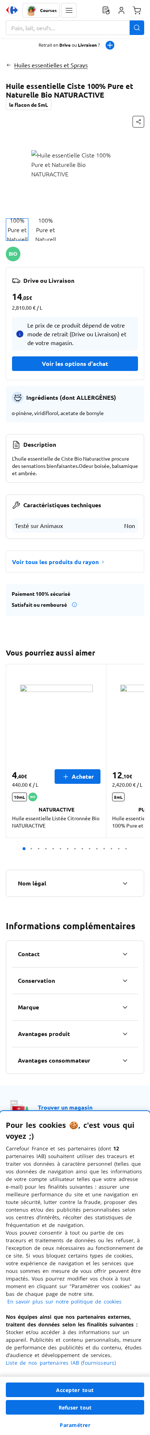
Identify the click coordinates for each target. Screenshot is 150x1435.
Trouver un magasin (65, 1107)
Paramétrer (75, 1425)
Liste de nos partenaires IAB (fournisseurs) (61, 1362)
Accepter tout (75, 1390)
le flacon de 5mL (28, 104)
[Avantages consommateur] (125, 1060)
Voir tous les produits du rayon (55, 562)
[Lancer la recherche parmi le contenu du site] (137, 28)
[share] (138, 122)
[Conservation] (125, 980)
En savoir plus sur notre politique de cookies (64, 1301)
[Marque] (125, 1007)
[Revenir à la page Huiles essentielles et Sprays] (8, 65)
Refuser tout (75, 1407)
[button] (68, 10)
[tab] (17, 229)
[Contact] (125, 954)
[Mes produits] (106, 10)
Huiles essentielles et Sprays (51, 65)
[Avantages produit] (125, 1034)
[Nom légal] (125, 883)
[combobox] (75, 27)
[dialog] (75, 1273)
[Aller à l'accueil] (12, 10)
